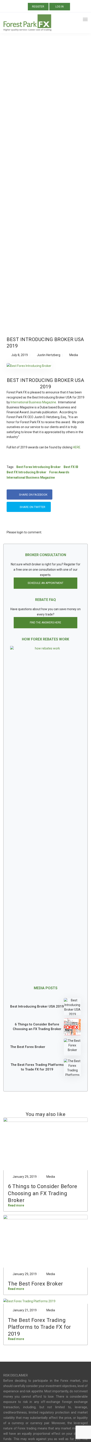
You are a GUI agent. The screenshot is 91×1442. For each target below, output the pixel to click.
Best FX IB (71, 467)
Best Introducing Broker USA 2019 (37, 1006)
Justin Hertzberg (48, 355)
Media (73, 355)
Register (38, 6)
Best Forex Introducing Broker (38, 467)
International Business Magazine (33, 402)
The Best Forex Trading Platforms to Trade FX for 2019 (37, 1067)
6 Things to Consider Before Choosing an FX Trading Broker (37, 1026)
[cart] (77, 20)
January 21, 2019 (25, 1310)
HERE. (77, 447)
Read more (16, 1205)
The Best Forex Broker (27, 1047)
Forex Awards (59, 472)
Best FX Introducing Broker (26, 472)
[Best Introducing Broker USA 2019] (29, 368)
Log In (59, 6)
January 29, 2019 (25, 1176)
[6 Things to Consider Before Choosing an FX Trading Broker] (72, 1026)
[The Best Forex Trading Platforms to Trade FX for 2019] (72, 1067)
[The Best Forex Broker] (72, 1046)
